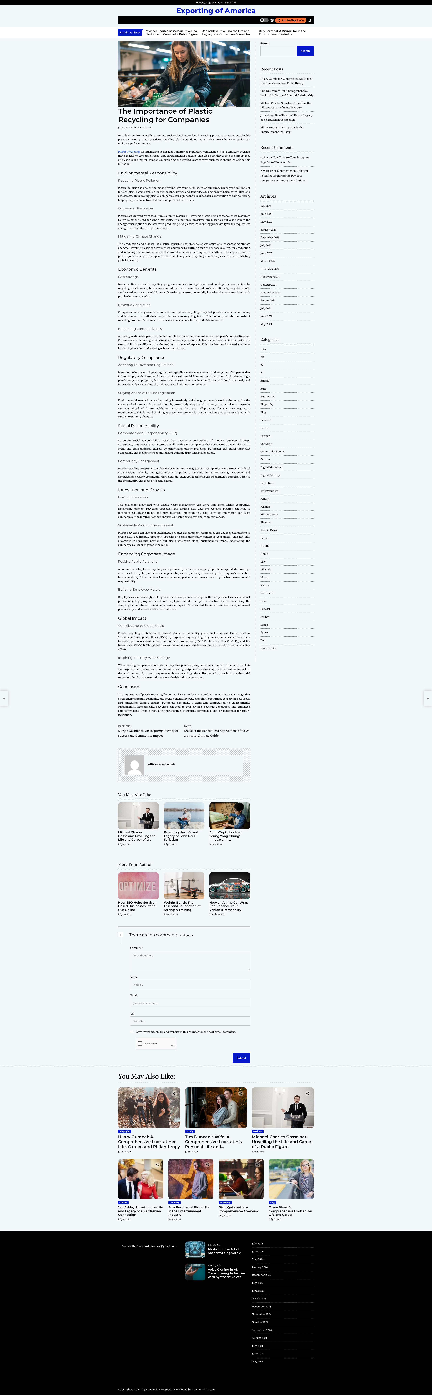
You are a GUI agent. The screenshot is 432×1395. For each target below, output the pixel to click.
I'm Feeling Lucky (293, 20)
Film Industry (269, 514)
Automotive (267, 396)
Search (264, 43)
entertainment (269, 491)
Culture (265, 459)
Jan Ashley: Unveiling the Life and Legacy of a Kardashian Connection (227, 32)
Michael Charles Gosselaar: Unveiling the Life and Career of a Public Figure (172, 32)
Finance (265, 522)
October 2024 (268, 284)
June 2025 (266, 253)
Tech (263, 640)
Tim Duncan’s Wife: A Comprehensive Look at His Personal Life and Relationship (213, 1144)
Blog (263, 412)
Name (134, 977)
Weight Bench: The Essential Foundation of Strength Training (182, 906)
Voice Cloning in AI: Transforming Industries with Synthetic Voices (226, 1273)
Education (266, 483)
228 (262, 357)
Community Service (272, 451)
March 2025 (267, 261)
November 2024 (270, 277)
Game (263, 538)
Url (132, 1013)
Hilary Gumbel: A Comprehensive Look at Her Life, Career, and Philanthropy (149, 1141)
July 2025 (265, 245)
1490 (263, 349)
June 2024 (266, 316)
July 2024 (265, 308)
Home (264, 554)
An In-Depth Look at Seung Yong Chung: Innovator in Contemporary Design (226, 838)
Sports (264, 632)
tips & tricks (268, 648)
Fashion (265, 506)
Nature (264, 585)
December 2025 (269, 237)
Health (264, 546)
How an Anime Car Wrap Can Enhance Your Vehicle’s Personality (228, 906)
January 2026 (268, 229)
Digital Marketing (271, 467)
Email (134, 995)
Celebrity (266, 443)
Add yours (186, 935)
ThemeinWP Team (203, 1389)
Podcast (265, 609)
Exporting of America (216, 10)
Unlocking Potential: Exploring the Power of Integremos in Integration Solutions (284, 175)
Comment (136, 948)
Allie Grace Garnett (141, 127)
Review (264, 616)
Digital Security (270, 475)
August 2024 (267, 300)
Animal (264, 381)
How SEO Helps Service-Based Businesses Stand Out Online (137, 906)
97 (261, 365)
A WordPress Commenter (276, 171)
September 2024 (270, 292)
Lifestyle (265, 569)
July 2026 (265, 206)
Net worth (266, 593)
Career (264, 428)
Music (264, 577)
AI (261, 373)
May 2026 (266, 221)
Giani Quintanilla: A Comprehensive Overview (239, 1209)
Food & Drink (268, 530)
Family (264, 499)
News (263, 601)
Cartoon (265, 436)
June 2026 (266, 214)
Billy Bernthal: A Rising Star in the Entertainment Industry (282, 32)
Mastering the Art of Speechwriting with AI (225, 1251)
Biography (266, 404)
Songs (264, 624)
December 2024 (269, 269)
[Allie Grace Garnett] (134, 765)
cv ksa (264, 157)
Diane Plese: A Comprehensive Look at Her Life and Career (291, 1211)
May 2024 (266, 324)
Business (265, 420)
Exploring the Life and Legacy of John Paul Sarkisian (181, 836)
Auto (263, 388)
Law (263, 561)
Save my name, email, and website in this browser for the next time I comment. (186, 1032)
